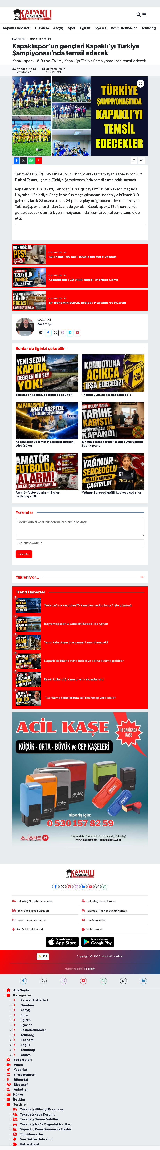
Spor (72, 28)
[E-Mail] (41, 333)
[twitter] (43, 981)
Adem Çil (45, 324)
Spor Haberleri (40, 39)
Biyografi (20, 1084)
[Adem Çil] (25, 327)
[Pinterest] (69, 887)
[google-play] (97, 941)
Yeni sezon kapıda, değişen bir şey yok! (44, 394)
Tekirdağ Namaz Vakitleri (33, 910)
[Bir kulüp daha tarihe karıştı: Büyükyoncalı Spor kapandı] (113, 420)
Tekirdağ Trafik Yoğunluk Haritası (106, 910)
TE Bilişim (89, 968)
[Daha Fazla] (38, 160)
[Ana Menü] (144, 15)
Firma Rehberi (24, 1074)
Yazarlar (20, 1069)
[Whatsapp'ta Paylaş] (31, 160)
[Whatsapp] (104, 887)
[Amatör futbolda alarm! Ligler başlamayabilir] (47, 471)
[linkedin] (143, 981)
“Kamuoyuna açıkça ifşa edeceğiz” (107, 394)
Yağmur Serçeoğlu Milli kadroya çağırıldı (111, 492)
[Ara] (139, 15)
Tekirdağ (148, 28)
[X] (62, 887)
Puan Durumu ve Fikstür (31, 920)
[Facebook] (48, 333)
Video (18, 1064)
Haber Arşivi (94, 929)
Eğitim (85, 28)
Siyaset (100, 28)
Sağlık (25, 1045)
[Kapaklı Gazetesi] (32, 14)
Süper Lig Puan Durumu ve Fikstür (46, 1129)
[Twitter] (55, 333)
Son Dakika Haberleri (29, 929)
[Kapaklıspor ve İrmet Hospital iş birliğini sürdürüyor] (47, 420)
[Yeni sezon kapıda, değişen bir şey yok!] (47, 373)
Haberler (18, 39)
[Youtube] (77, 333)
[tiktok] (123, 981)
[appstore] (62, 941)
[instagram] (63, 981)
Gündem (42, 28)
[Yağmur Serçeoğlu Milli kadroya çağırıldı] (113, 471)
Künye (18, 1094)
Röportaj (20, 1079)
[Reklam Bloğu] (80, 779)
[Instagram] (63, 333)
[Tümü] (142, 577)
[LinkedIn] (83, 887)
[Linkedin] (70, 333)
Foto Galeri (22, 1059)
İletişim (19, 1099)
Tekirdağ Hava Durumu (101, 901)
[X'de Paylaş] (23, 160)
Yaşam (25, 1055)
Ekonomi (27, 1040)
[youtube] (83, 981)
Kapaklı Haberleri (16, 28)
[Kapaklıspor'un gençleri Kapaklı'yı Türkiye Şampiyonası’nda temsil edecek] (80, 116)
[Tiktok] (97, 887)
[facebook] (23, 981)
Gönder (24, 554)
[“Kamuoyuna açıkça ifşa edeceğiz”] (113, 373)
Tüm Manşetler (95, 920)
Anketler (20, 1089)
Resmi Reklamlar (124, 28)
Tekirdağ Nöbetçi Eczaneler (34, 901)
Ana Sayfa (21, 990)
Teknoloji (27, 1050)
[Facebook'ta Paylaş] (16, 160)
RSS (44, 956)
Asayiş (58, 28)
